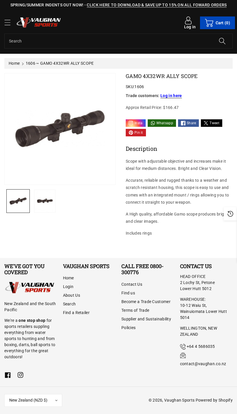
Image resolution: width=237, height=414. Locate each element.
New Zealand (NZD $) (28, 400)
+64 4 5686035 (201, 346)
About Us (71, 295)
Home (14, 63)
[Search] (222, 41)
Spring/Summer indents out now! (47, 5)
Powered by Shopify (214, 400)
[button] (10, 22)
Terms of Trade (135, 310)
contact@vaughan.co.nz (203, 363)
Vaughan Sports (179, 400)
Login (68, 286)
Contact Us (131, 284)
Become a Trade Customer (146, 301)
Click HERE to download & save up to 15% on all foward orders (157, 5)
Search (69, 304)
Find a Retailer (76, 312)
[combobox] (118, 41)
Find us (128, 293)
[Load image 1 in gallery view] (18, 201)
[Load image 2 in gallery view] (44, 201)
